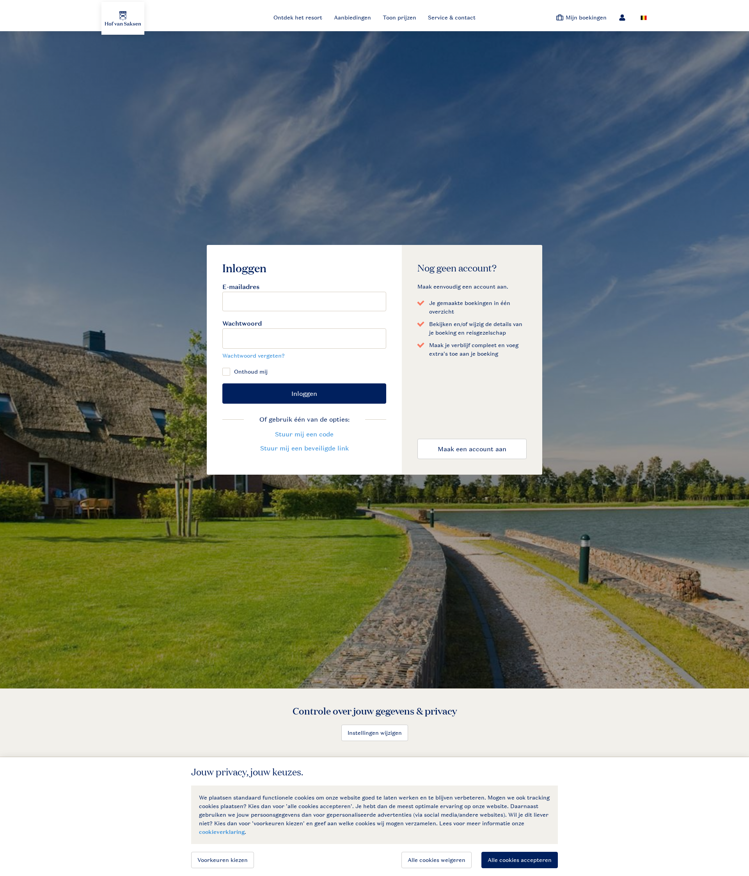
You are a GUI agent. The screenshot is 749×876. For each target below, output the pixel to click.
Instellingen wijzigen (375, 732)
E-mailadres (240, 287)
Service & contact (452, 17)
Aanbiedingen (352, 17)
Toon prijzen (399, 17)
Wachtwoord (242, 323)
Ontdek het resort (297, 17)
